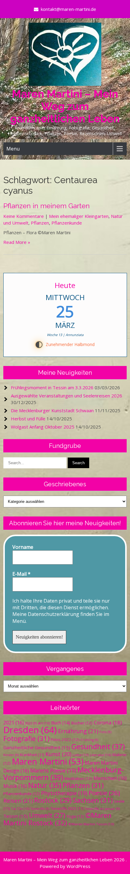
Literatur (100, 755)
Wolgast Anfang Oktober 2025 (42, 427)
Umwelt (47, 815)
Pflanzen (40, 223)
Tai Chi (20, 808)
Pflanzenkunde (66, 223)
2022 (31, 723)
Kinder (11, 755)
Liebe (81, 755)
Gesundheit (98, 746)
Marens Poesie (53, 770)
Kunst (58, 754)
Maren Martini (47, 761)
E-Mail (21, 574)
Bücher (82, 723)
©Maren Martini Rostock (57, 819)
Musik (15, 786)
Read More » (16, 242)
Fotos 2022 (65, 739)
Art (44, 723)
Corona (108, 722)
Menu (13, 148)
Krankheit (32, 754)
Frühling (89, 740)
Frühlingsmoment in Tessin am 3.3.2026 (52, 387)
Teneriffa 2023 (66, 808)
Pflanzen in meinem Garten (46, 206)
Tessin (15, 816)
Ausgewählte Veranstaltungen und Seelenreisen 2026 (66, 396)
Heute (65, 285)
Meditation (78, 778)
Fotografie (26, 738)
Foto (105, 732)
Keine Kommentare (23, 216)
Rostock (53, 800)
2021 (13, 722)
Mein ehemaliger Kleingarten (79, 216)
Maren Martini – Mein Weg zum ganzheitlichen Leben (65, 106)
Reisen (18, 800)
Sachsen (93, 800)
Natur (44, 785)
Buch (60, 723)
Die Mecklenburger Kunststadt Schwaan (52, 410)
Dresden (30, 730)
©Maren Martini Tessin (91, 824)
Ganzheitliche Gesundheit (36, 747)
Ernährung (78, 731)
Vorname (22, 547)
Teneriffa (40, 809)
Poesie (104, 792)
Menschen (110, 778)
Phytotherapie (64, 793)
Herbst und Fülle (28, 419)
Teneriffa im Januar (102, 809)
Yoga (75, 816)
